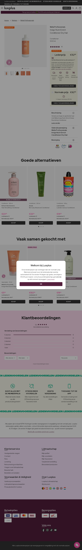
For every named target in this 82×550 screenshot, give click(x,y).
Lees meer (51, 279)
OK (41, 284)
